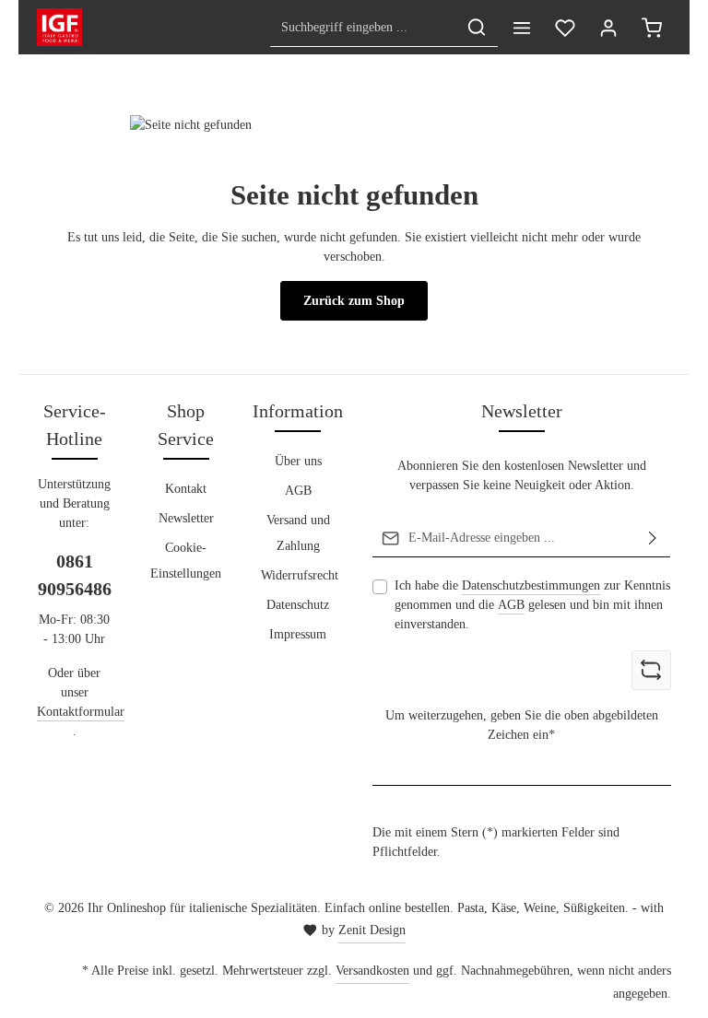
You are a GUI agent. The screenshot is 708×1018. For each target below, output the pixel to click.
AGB (298, 490)
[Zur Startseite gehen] (59, 27)
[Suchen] (476, 27)
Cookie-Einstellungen (185, 560)
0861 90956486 (75, 575)
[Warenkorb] (651, 27)
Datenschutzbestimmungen (531, 585)
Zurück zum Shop (354, 301)
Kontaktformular (80, 712)
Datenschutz (297, 605)
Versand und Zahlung (298, 533)
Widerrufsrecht (299, 575)
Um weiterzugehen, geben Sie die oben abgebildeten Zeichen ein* (521, 725)
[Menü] (521, 27)
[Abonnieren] (652, 538)
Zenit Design (372, 930)
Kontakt (185, 489)
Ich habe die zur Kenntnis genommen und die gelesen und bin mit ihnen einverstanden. (532, 605)
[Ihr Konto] (608, 27)
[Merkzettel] (564, 27)
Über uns (298, 461)
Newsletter (186, 518)
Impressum (297, 634)
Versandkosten (372, 970)
